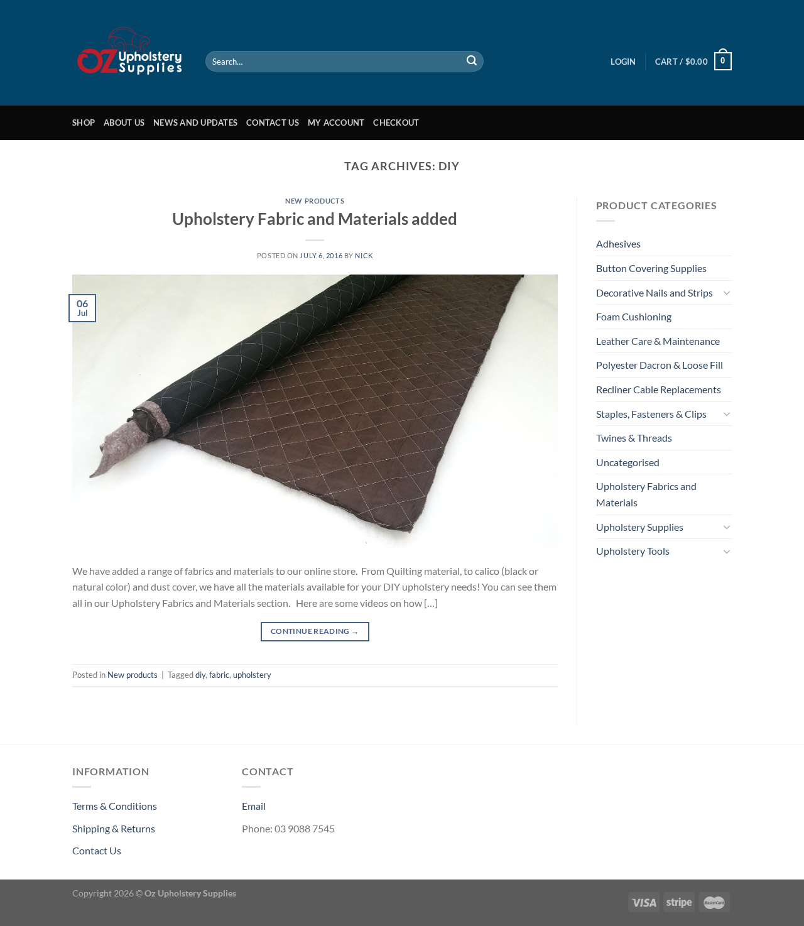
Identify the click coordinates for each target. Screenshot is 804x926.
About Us (124, 122)
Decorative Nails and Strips (654, 292)
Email (254, 806)
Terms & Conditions (114, 806)
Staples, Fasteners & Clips (651, 414)
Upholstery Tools (633, 551)
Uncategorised (628, 462)
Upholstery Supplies (639, 527)
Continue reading (315, 631)
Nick (363, 255)
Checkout (396, 122)
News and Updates (195, 122)
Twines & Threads (634, 438)
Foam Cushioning (633, 316)
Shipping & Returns (113, 828)
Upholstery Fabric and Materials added (314, 218)
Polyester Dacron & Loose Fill (659, 365)
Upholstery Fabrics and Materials (646, 494)
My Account (336, 122)
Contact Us (272, 122)
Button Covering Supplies (651, 268)
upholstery (252, 675)
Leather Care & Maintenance (658, 341)
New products (314, 201)
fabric (219, 675)
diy (200, 675)
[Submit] (471, 61)
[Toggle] (727, 292)
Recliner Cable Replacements (658, 389)
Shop (83, 122)
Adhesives (618, 243)
